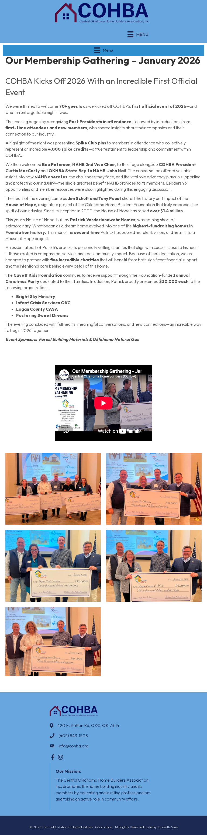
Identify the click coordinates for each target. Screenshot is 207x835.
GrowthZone (168, 827)
